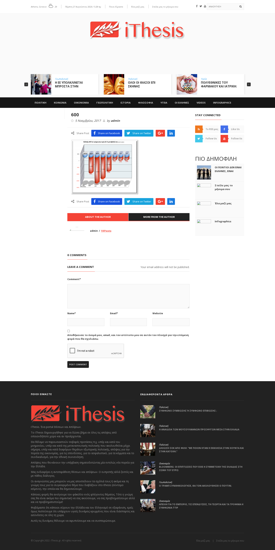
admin (115, 121)
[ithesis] (137, 27)
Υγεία (204, 78)
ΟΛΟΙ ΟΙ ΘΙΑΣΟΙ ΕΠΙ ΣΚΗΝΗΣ (141, 84)
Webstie (157, 313)
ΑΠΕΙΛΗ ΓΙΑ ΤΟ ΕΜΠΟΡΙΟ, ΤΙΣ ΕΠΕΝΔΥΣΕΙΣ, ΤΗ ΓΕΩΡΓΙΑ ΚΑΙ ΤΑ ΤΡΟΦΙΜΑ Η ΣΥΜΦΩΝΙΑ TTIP (201, 506)
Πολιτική (132, 78)
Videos (201, 102)
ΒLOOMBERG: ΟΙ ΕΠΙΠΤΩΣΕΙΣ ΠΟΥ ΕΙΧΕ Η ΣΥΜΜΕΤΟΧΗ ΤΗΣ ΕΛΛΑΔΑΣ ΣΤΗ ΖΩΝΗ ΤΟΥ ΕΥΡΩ (200, 468)
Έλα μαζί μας (137, 6)
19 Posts (106, 230)
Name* (71, 313)
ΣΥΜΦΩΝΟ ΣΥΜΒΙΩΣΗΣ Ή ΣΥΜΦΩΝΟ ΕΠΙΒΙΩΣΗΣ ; (188, 410)
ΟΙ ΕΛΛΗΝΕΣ (182, 102)
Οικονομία (164, 463)
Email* (114, 313)
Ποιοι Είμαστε (116, 6)
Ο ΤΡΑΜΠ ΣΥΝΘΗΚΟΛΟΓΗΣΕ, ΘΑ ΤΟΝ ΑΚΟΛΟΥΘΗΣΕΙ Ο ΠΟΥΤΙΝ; (195, 485)
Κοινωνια (60, 102)
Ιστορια (125, 102)
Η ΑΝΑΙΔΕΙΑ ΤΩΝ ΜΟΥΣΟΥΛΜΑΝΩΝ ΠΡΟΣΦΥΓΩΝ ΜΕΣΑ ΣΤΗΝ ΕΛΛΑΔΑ (199, 429)
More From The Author (159, 217)
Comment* (74, 279)
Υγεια (164, 102)
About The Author (98, 217)
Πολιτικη (40, 102)
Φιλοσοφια (145, 102)
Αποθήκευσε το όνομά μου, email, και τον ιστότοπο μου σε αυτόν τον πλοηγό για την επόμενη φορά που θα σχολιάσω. (128, 336)
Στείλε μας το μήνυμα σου (165, 6)
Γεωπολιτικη (104, 102)
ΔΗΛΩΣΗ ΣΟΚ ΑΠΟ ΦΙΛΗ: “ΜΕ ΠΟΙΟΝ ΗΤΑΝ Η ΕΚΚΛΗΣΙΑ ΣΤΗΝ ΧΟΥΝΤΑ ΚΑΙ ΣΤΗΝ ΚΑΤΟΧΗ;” (201, 449)
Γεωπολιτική (61, 78)
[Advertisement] (137, 59)
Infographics (222, 102)
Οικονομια (81, 102)
